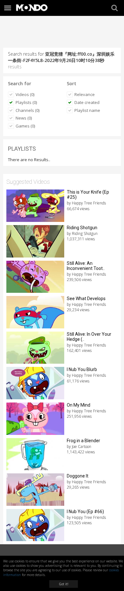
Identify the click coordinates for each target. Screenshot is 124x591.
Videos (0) (25, 94)
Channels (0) (27, 110)
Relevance (84, 94)
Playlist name (87, 110)
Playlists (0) (26, 102)
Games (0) (25, 126)
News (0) (24, 118)
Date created (87, 102)
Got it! (63, 584)
